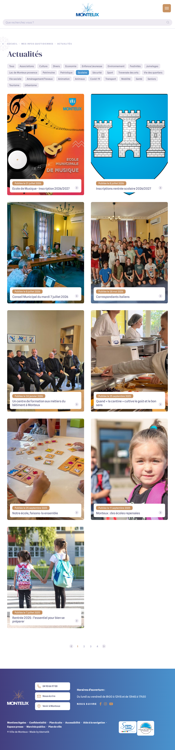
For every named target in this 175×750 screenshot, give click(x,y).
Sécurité (97, 72)
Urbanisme (31, 85)
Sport (110, 72)
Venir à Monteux (51, 705)
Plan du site (55, 722)
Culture (43, 66)
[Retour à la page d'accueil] (87, 9)
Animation (64, 78)
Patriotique (66, 72)
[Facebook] (100, 704)
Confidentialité (37, 722)
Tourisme (14, 85)
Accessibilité (72, 722)
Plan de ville (55, 726)
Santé (139, 78)
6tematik (44, 731)
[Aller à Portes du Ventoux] (145, 728)
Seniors (152, 78)
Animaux (80, 78)
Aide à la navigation (94, 722)
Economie (70, 66)
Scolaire (82, 72)
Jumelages (152, 66)
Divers (56, 66)
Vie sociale (15, 78)
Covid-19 (95, 78)
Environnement (116, 66)
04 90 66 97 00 (50, 686)
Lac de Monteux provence (23, 72)
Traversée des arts (128, 72)
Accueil (12, 43)
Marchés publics (35, 726)
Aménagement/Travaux (40, 78)
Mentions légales (16, 722)
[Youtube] (111, 704)
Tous (11, 66)
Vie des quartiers (153, 72)
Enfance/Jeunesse (92, 66)
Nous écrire (49, 696)
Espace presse (15, 726)
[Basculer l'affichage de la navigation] (167, 8)
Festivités (135, 66)
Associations (27, 66)
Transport (110, 78)
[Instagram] (105, 704)
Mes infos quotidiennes (37, 43)
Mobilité (125, 78)
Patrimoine (49, 72)
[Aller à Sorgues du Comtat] (128, 728)
